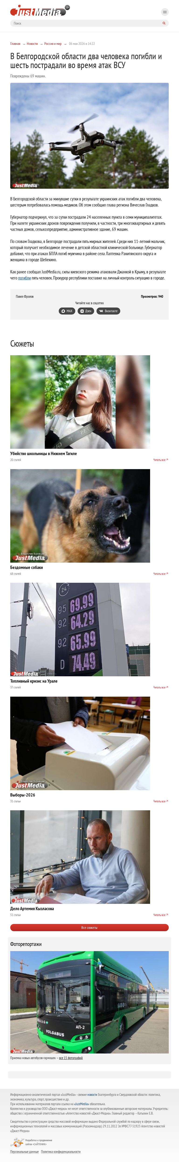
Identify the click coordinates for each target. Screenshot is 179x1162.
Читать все (159, 459)
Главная (15, 43)
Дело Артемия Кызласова (32, 908)
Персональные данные (24, 1151)
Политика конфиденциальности (61, 1151)
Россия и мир (53, 43)
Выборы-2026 (22, 795)
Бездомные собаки (26, 567)
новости (92, 1094)
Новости (32, 43)
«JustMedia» (81, 1104)
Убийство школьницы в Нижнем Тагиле (43, 453)
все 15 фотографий (71, 1058)
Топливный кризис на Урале (34, 681)
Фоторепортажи (26, 944)
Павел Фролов (25, 296)
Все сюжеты (89, 927)
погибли (24, 278)
